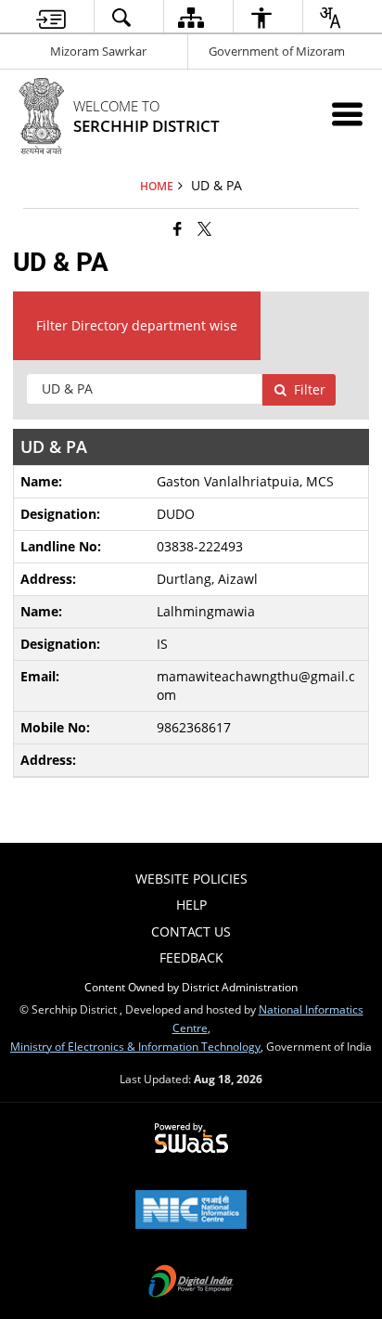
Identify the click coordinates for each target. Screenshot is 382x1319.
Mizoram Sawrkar (98, 51)
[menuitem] (51, 17)
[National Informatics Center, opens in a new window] (191, 1211)
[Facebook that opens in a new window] (177, 228)
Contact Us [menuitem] (191, 931)
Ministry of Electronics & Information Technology (135, 1046)
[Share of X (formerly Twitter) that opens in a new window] (204, 228)
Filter (309, 389)
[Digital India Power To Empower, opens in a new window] (191, 1283)
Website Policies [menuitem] (191, 878)
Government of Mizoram (277, 51)
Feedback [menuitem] (191, 957)
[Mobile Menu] (347, 113)
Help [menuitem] (191, 904)
